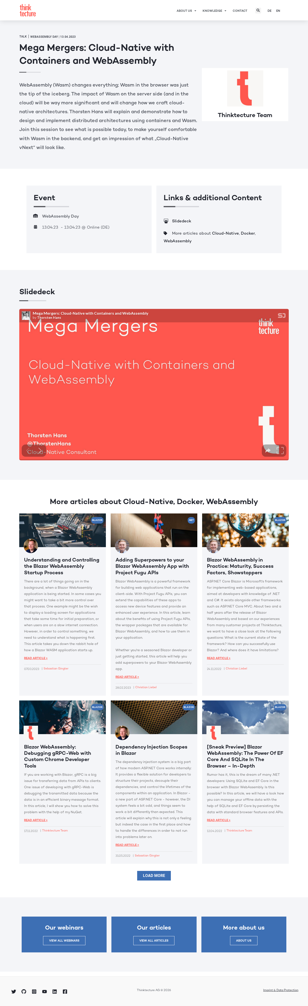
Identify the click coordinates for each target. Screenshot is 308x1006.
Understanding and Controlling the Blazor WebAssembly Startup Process (61, 566)
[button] (258, 10)
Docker (248, 233)
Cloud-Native (225, 233)
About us (184, 11)
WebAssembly (178, 241)
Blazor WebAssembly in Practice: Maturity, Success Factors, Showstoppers (240, 566)
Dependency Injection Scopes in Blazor (151, 750)
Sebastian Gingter (56, 668)
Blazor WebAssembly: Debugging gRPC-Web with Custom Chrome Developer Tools (57, 756)
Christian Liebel (146, 687)
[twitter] (14, 991)
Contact (240, 11)
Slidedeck (181, 221)
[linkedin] (55, 991)
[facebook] (66, 991)
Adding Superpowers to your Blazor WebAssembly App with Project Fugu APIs (152, 566)
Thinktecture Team (245, 115)
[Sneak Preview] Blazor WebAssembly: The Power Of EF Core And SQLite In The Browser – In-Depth (245, 756)
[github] (25, 991)
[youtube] (45, 991)
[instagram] (35, 991)
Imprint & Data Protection (280, 990)
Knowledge (212, 11)
